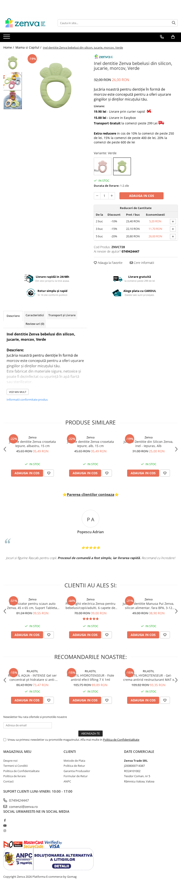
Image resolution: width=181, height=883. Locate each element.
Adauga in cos (141, 196)
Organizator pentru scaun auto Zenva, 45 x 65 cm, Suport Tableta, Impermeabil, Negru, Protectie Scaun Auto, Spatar (32, 605)
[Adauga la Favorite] (49, 473)
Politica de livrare (14, 776)
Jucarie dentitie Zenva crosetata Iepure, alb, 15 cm (90, 444)
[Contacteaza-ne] (162, 36)
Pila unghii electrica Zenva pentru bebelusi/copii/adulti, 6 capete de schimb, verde (90, 605)
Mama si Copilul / (28, 47)
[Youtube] (4, 826)
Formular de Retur (76, 776)
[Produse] (7, 38)
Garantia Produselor (77, 771)
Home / (9, 47)
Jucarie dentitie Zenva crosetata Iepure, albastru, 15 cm (32, 444)
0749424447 (18, 800)
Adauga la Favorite (110, 263)
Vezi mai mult (17, 392)
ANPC (67, 781)
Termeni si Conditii (15, 766)
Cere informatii (143, 263)
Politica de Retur (74, 766)
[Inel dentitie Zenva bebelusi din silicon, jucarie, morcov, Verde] (55, 84)
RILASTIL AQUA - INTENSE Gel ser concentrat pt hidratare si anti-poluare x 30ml (32, 677)
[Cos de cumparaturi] (173, 36)
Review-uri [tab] (35, 324)
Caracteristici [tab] (35, 315)
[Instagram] (4, 831)
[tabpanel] (55, 84)
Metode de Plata (74, 761)
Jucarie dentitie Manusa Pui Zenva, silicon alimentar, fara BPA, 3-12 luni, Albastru (148, 605)
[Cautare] (174, 23)
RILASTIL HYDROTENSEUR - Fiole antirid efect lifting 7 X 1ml (90, 677)
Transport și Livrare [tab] (61, 315)
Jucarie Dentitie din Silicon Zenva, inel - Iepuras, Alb (148, 444)
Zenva (32, 437)
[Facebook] (4, 820)
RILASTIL (32, 671)
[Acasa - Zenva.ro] (25, 23)
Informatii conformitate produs (27, 400)
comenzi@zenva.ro (23, 806)
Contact (8, 781)
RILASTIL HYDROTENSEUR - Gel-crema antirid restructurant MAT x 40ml (148, 677)
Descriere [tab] (13, 316)
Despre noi (10, 761)
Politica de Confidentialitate (121, 740)
